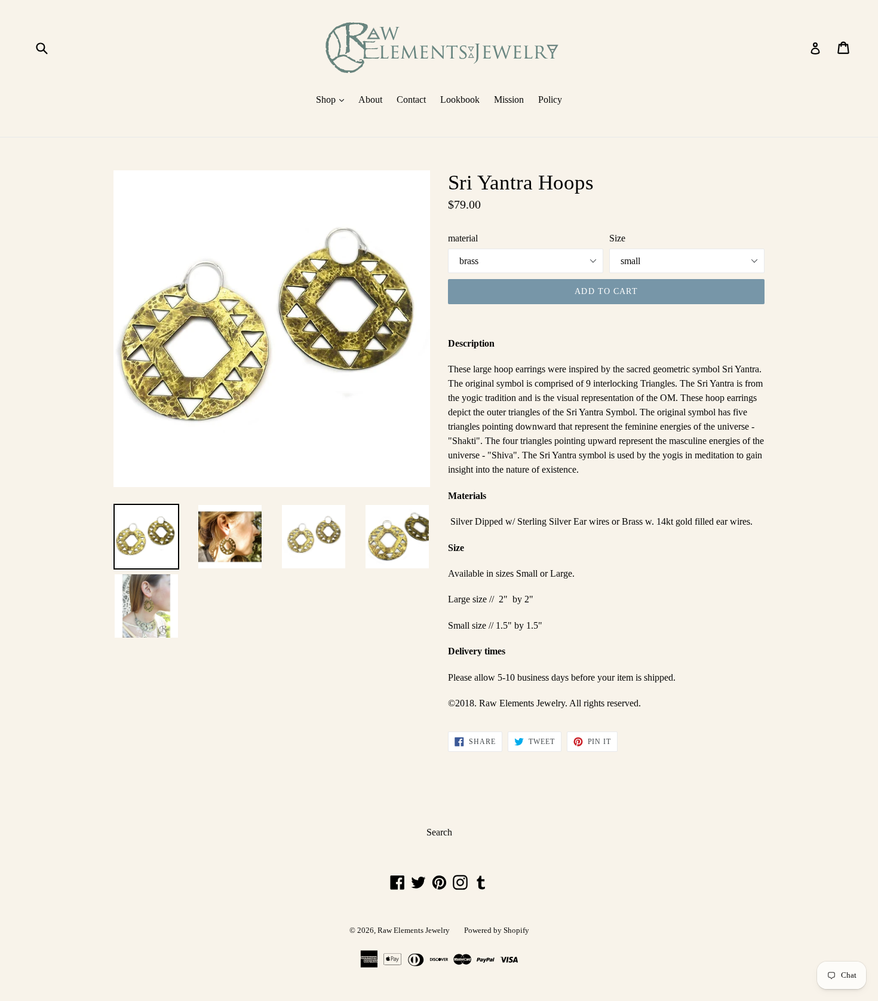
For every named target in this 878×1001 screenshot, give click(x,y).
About (370, 99)
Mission (509, 99)
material (463, 238)
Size (617, 238)
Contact (411, 99)
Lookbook (460, 99)
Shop (333, 99)
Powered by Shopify (496, 930)
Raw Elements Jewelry (413, 930)
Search (439, 832)
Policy (550, 99)
